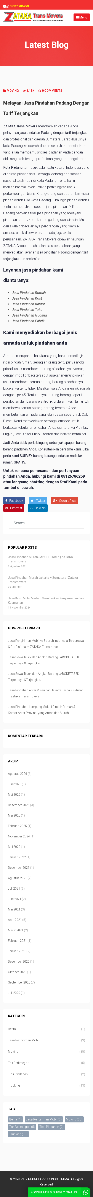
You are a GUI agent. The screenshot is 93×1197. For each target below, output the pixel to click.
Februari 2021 (17, 940)
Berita (12, 1029)
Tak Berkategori (18, 1063)
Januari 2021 (17, 951)
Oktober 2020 (17, 972)
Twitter (40, 500)
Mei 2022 (14, 847)
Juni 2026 (14, 784)
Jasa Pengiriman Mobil (23, 1040)
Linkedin (40, 508)
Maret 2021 (15, 930)
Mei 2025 (14, 815)
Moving (13, 90)
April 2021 (15, 920)
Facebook (16, 500)
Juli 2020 (14, 993)
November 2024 (19, 836)
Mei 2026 (14, 794)
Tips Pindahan (18, 1074)
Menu (83, 17)
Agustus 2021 (17, 878)
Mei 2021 (14, 909)
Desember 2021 (18, 867)
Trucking (14, 1085)
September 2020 (19, 982)
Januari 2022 (17, 857)
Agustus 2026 (17, 773)
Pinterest (16, 508)
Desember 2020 (18, 961)
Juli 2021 (14, 888)
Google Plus (67, 500)
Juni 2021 (14, 899)
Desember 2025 (18, 805)
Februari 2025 (17, 826)
